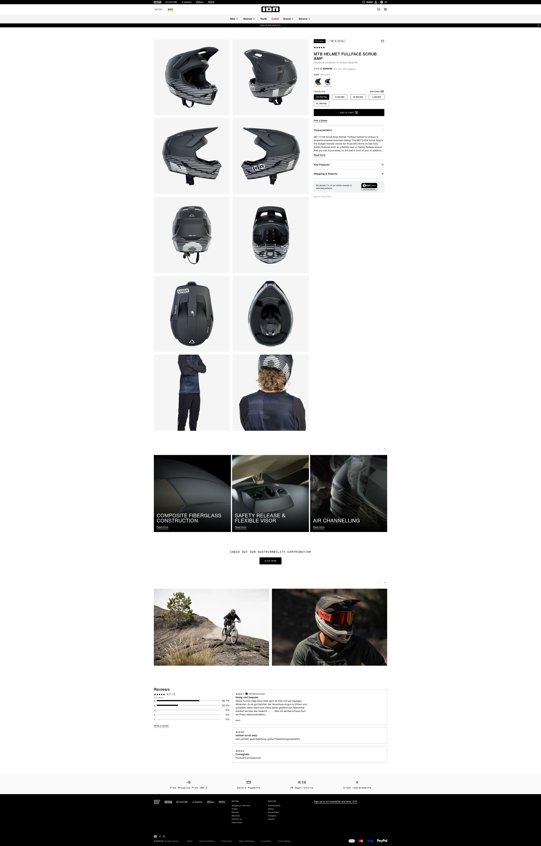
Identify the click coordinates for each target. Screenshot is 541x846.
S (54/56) (339, 96)
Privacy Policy (226, 841)
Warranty (236, 815)
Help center (237, 822)
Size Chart (374, 91)
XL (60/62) (321, 103)
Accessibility (266, 841)
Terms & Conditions (206, 841)
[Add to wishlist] (382, 41)
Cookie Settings (284, 841)
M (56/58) (358, 96)
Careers (271, 819)
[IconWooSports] (211, 2)
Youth (263, 19)
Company (272, 815)
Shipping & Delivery (241, 805)
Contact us (237, 819)
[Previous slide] (379, 449)
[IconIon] (157, 2)
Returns (235, 812)
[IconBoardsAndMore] (157, 802)
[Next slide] (385, 449)
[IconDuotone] (171, 2)
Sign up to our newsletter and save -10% (335, 801)
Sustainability (274, 805)
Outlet (275, 19)
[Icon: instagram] (164, 836)
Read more (319, 155)
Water (158, 9)
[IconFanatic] (187, 2)
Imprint (189, 841)
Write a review (161, 725)
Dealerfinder (273, 812)
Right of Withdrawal (246, 841)
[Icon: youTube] (155, 836)
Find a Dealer (320, 120)
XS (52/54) (321, 96)
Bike (170, 9)
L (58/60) (376, 96)
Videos (271, 808)
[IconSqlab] (199, 2)
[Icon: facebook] (160, 836)
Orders (235, 808)
